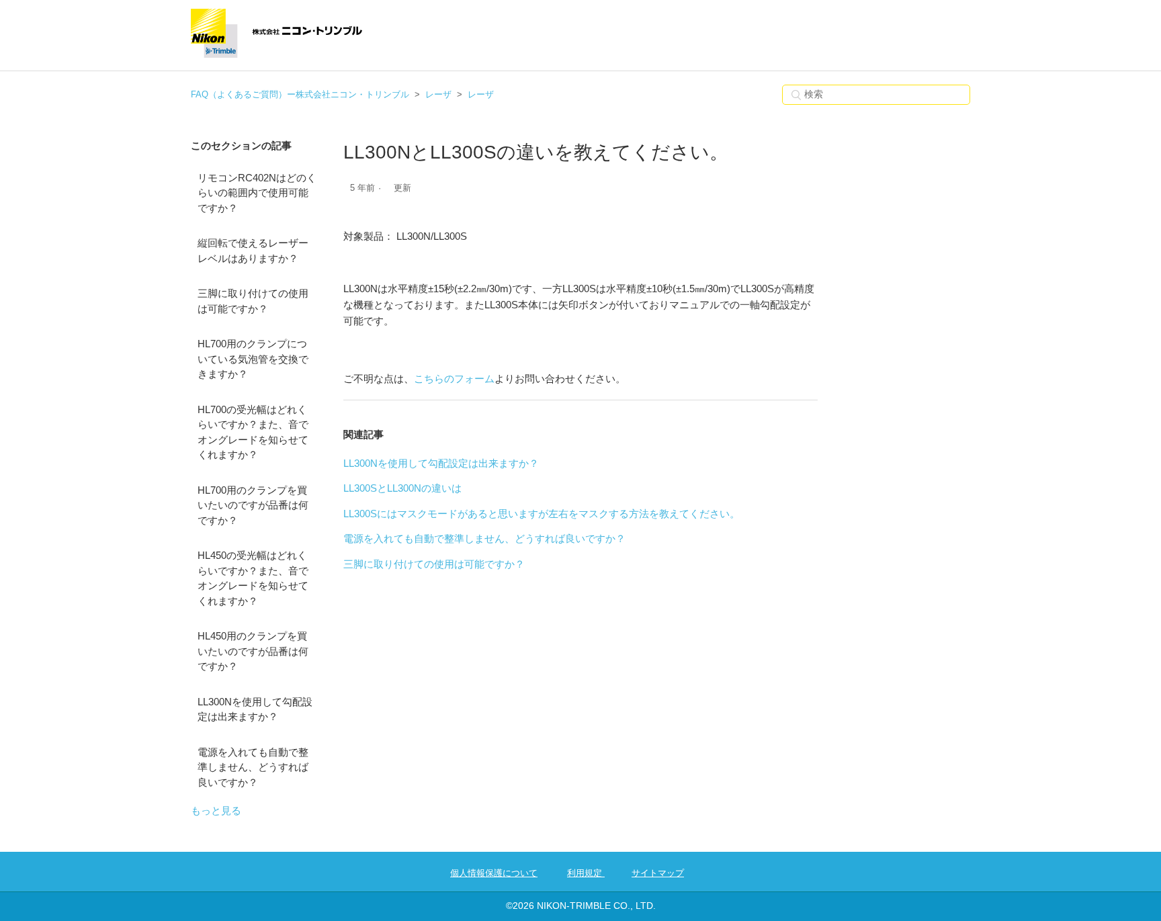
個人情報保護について (494, 873)
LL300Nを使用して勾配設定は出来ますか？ (255, 709)
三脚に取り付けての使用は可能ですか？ (253, 301)
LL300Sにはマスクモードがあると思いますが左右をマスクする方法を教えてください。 (541, 513)
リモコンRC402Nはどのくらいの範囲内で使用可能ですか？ (257, 193)
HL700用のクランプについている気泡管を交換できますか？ (253, 359)
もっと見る (216, 810)
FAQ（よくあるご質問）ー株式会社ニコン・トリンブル (300, 94)
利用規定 (586, 873)
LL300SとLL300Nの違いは (402, 488)
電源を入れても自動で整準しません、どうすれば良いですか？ (253, 767)
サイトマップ (658, 873)
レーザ (438, 94)
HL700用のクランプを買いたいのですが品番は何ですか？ (253, 505)
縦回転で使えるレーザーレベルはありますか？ (253, 250)
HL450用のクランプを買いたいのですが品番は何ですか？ (253, 651)
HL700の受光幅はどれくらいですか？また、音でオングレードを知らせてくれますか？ (253, 432)
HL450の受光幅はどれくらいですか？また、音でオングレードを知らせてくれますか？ (253, 578)
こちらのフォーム (454, 378)
